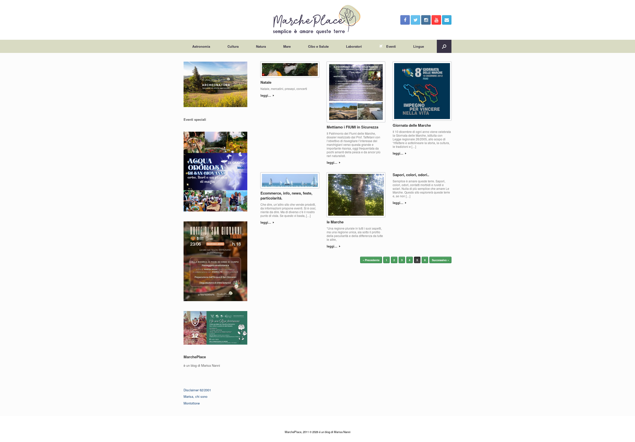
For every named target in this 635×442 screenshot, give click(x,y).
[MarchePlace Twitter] (415, 20)
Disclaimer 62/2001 (197, 390)
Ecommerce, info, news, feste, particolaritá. (286, 195)
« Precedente (371, 260)
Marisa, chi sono (195, 396)
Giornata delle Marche (412, 125)
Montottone (192, 403)
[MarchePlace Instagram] (426, 20)
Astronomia (201, 46)
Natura (261, 46)
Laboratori (354, 46)
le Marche (335, 222)
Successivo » (440, 260)
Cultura (233, 46)
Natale (265, 82)
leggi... (266, 95)
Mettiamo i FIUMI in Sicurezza (352, 127)
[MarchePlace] (317, 20)
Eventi (391, 46)
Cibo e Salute (318, 46)
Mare (287, 46)
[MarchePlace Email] (446, 20)
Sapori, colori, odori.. (411, 174)
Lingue (418, 46)
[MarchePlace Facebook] (405, 20)
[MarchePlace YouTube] (436, 20)
